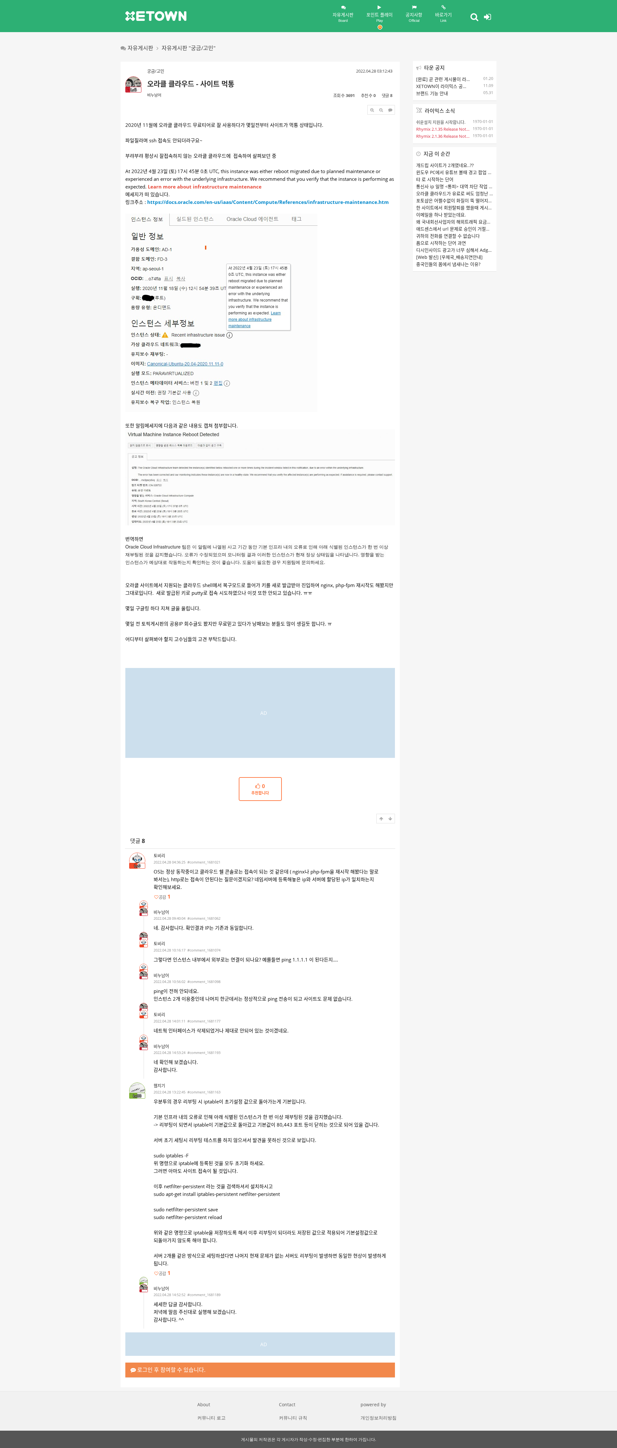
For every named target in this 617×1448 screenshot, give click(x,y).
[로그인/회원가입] (487, 17)
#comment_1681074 (203, 950)
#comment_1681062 (203, 918)
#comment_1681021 (203, 862)
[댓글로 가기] (390, 109)
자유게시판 (343, 17)
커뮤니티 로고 (211, 1418)
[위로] (381, 818)
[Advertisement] (260, 713)
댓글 (137, 841)
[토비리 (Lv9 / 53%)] (143, 904)
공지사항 (414, 17)
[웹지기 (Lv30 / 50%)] (143, 1281)
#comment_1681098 (203, 981)
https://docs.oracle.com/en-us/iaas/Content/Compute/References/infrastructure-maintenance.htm (268, 202)
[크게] (372, 109)
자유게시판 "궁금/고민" (189, 48)
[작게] (381, 109)
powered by (373, 1404)
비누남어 (154, 95)
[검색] (474, 17)
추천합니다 (260, 789)
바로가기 (443, 17)
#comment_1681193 (203, 1052)
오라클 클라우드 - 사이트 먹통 (190, 83)
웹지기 (159, 1085)
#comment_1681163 (203, 1092)
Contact (287, 1404)
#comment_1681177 (203, 1021)
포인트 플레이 (379, 17)
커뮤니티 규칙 (293, 1418)
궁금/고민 (155, 71)
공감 (164, 897)
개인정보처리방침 (379, 1418)
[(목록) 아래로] (390, 818)
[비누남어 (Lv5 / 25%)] (143, 912)
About (203, 1404)
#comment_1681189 (203, 1294)
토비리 (159, 855)
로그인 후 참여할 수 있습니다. (171, 1369)
